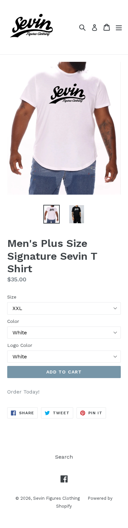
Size (11, 297)
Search (64, 457)
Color (13, 321)
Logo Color (19, 345)
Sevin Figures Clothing (57, 498)
